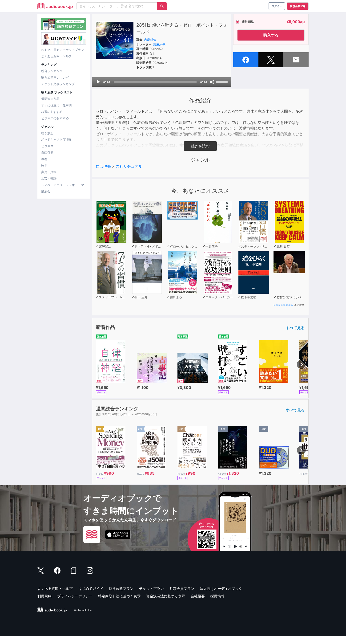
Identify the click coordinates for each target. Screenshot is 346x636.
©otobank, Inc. (83, 610)
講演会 (45, 191)
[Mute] (212, 82)
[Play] (98, 82)
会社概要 (198, 596)
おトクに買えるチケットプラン (62, 50)
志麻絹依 (150, 39)
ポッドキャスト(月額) (56, 139)
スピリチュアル (129, 166)
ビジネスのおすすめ (55, 118)
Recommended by (283, 304)
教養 (44, 159)
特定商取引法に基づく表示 (119, 596)
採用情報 (217, 596)
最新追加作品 (50, 99)
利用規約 (44, 596)
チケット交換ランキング (58, 84)
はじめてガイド (90, 588)
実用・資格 (48, 172)
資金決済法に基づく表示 (165, 596)
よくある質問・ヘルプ (56, 56)
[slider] (222, 81)
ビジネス (47, 146)
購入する (270, 35)
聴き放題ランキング (55, 77)
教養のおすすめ (52, 112)
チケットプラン (151, 588)
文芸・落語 (48, 178)
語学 (44, 165)
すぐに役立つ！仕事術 (56, 105)
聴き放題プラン (121, 588)
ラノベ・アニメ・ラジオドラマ (62, 185)
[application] (161, 82)
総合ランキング (52, 71)
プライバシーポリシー (75, 596)
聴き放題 (47, 133)
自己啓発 (47, 152)
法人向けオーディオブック (221, 588)
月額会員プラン (181, 588)
